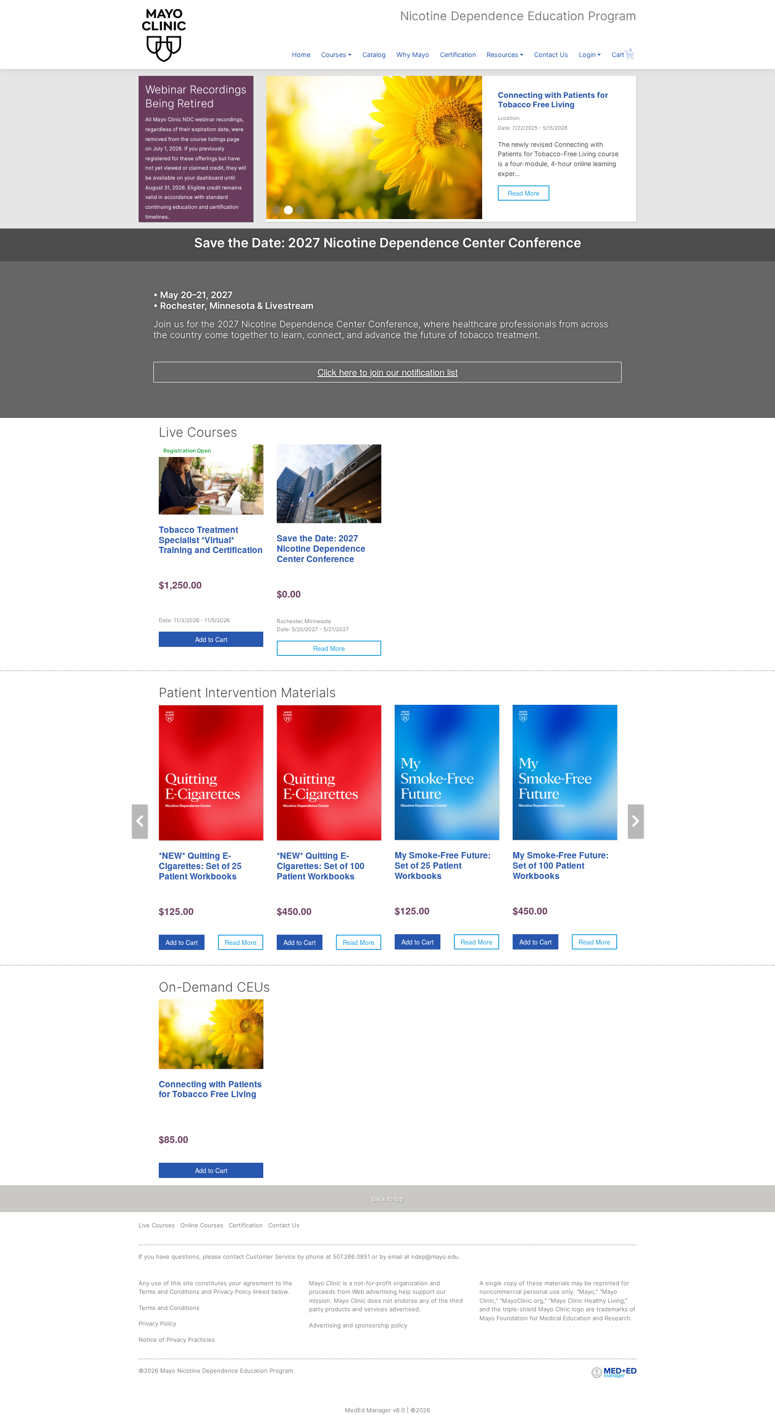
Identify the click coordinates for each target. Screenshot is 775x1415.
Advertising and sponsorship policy (358, 1325)
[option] (211, 545)
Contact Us (551, 54)
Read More (329, 648)
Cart (622, 54)
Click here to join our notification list (388, 371)
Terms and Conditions (169, 1307)
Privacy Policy (157, 1323)
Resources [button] (502, 54)
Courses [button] (333, 54)
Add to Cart (211, 639)
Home (301, 54)
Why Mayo (412, 54)
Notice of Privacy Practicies (177, 1339)
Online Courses (201, 1225)
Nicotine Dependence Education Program (518, 16)
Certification (458, 54)
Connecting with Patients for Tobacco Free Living (553, 99)
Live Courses (157, 1225)
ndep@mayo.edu (434, 1256)
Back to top (388, 1198)
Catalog (374, 54)
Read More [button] (524, 193)
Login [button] (587, 54)
